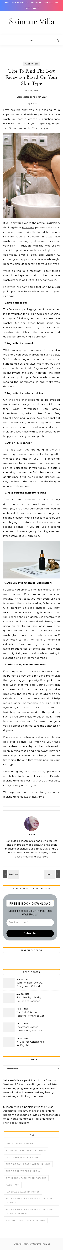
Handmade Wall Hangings (23, 1192)
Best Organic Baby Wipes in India (28, 1164)
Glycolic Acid (11, 417)
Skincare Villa (31, 21)
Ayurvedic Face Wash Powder (26, 1150)
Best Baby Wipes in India (22, 1157)
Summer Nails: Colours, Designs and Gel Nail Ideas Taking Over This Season (29, 984)
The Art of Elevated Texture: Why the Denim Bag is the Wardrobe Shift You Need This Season (31, 1029)
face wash (31, 64)
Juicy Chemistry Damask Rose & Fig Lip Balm (29, 1201)
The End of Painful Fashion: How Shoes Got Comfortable (30, 1014)
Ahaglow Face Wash (19, 1143)
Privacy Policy (20, 3)
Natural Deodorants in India (26, 1220)
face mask (13, 1185)
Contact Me (51, 3)
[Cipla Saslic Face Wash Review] (10, 874)
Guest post (32, 8)
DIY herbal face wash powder (26, 1178)
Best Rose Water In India (23, 1171)
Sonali (34, 103)
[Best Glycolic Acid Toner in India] (52, 874)
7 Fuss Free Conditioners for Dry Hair (30, 1043)
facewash (28, 227)
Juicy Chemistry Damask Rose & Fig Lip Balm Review (29, 1211)
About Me (36, 3)
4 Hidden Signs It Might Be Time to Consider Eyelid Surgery (29, 999)
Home (7, 3)
